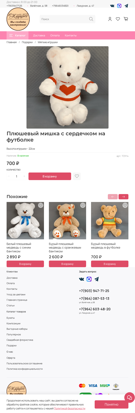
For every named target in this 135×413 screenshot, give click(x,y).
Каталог (20, 35)
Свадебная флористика (20, 339)
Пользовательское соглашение (24, 363)
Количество (13, 170)
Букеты (11, 317)
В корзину (25, 264)
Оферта (11, 357)
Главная (12, 42)
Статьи (10, 305)
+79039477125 (14, 5)
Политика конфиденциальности (25, 368)
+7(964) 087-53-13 (94, 298)
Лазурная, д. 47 (85, 5)
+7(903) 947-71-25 (94, 290)
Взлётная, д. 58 (38, 5)
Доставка (39, 35)
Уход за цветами (16, 294)
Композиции (13, 323)
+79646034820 (60, 5)
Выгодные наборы (17, 328)
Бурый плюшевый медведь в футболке (105, 245)
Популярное (14, 334)
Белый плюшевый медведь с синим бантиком (19, 247)
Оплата (55, 35)
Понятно (111, 404)
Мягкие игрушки (48, 42)
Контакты (71, 35)
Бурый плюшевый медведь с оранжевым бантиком (65, 247)
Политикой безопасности (69, 408)
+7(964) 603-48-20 (95, 309)
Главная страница (17, 299)
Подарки (27, 42)
